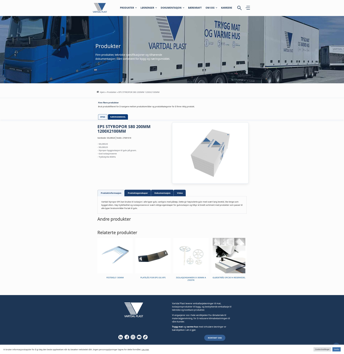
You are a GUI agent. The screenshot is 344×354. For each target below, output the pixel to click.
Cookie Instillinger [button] (322, 349)
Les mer (145, 349)
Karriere (226, 7)
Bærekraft (195, 7)
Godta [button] (336, 349)
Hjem (102, 92)
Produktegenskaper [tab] (138, 193)
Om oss (210, 7)
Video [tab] (180, 193)
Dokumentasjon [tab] (162, 193)
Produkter (127, 7)
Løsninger (147, 7)
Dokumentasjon (171, 7)
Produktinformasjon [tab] (111, 193)
